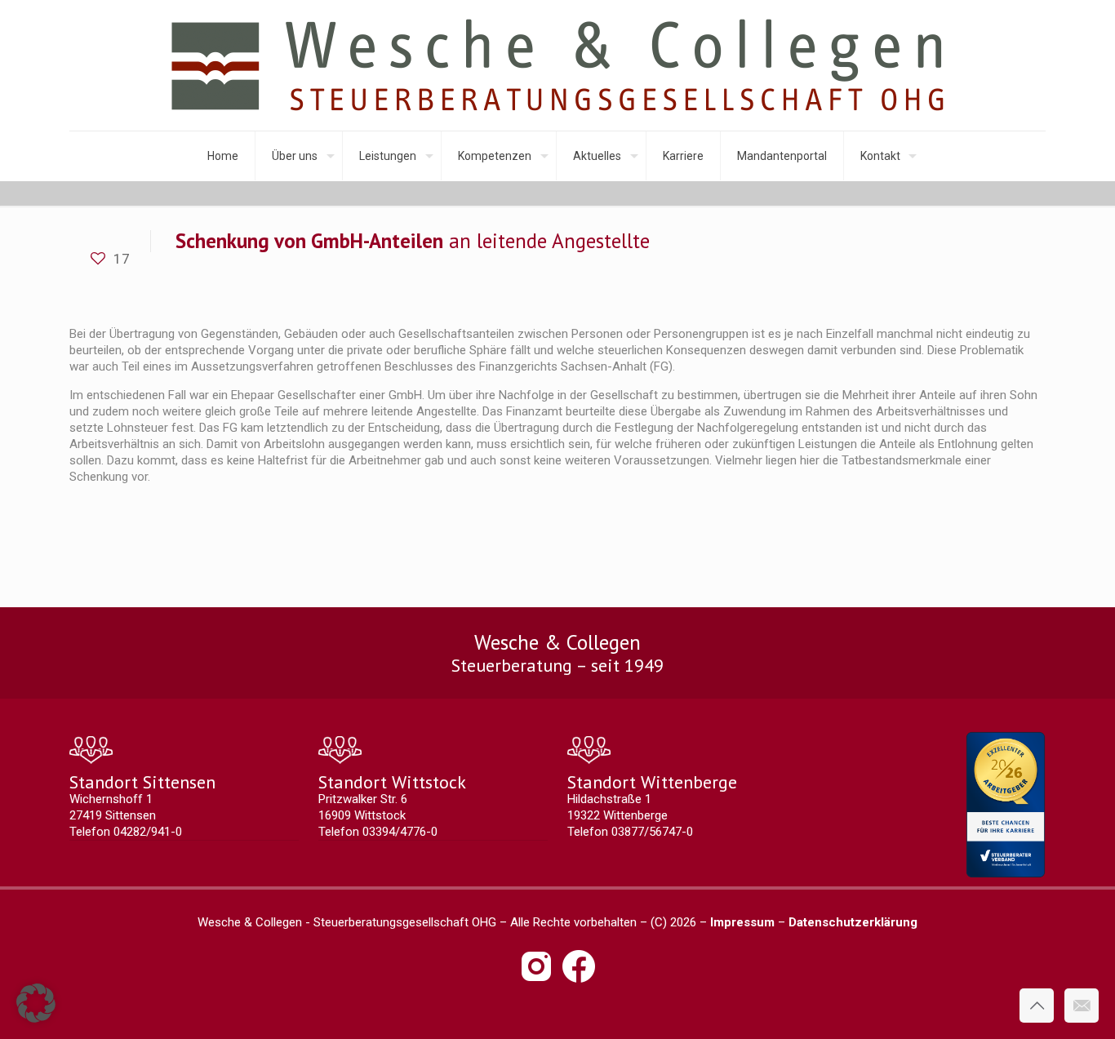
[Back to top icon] (1036, 1005)
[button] (36, 1003)
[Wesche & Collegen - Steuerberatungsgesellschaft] (557, 65)
